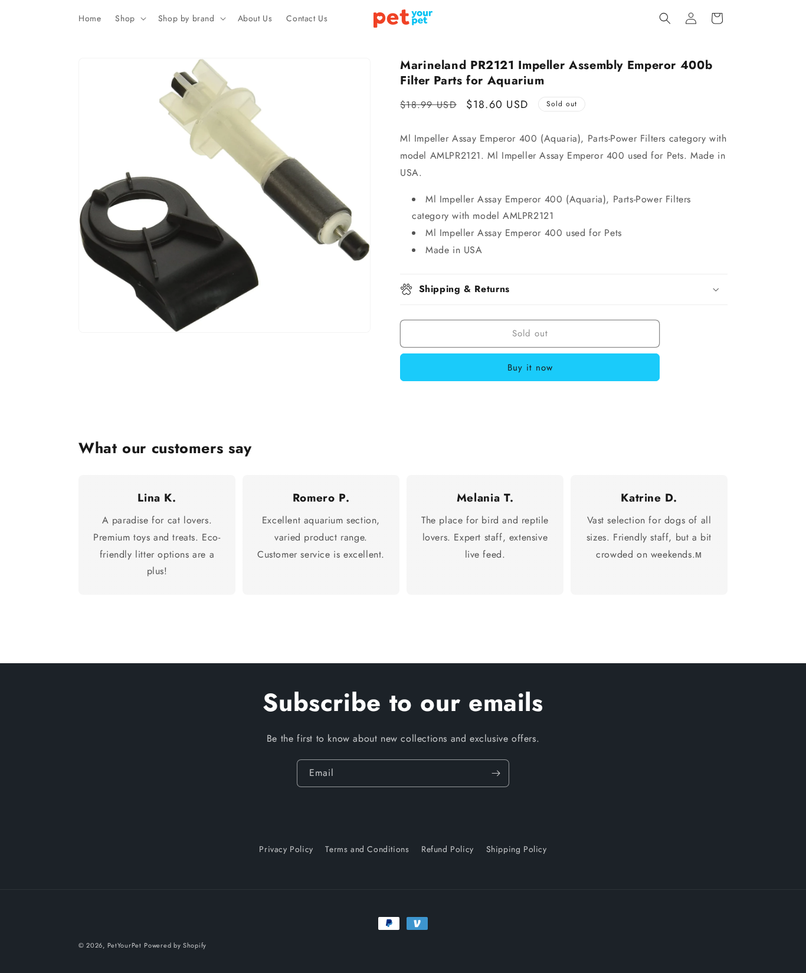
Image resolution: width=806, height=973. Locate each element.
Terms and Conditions (367, 849)
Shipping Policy (516, 849)
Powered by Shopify (175, 945)
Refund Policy (447, 849)
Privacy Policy (286, 849)
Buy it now (530, 367)
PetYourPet (124, 945)
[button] (129, 18)
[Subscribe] (496, 773)
